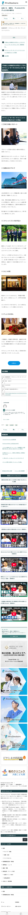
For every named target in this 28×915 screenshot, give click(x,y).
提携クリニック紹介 (8, 874)
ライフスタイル (7, 858)
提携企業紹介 (4, 15)
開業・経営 (6, 855)
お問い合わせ (18, 906)
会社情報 (7, 56)
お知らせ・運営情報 (7, 881)
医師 (7, 425)
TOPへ (21, 914)
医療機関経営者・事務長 (8, 861)
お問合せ (14, 363)
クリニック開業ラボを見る (14, 636)
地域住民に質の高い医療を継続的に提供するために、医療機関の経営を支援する (8, 470)
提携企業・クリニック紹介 (9, 871)
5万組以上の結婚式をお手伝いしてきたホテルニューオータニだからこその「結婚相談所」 (15, 45)
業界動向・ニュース (7, 864)
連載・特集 (5, 868)
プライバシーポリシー (6, 906)
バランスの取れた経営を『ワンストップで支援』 (12, 462)
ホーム (2, 902)
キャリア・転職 (7, 851)
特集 (16, 425)
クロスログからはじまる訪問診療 (9, 439)
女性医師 (11, 425)
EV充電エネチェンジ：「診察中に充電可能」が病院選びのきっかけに (14, 453)
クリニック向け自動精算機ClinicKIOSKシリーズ (21, 470)
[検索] (25, 839)
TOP (7, 782)
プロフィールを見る (6, 419)
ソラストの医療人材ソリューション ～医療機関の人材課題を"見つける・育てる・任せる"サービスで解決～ (14, 448)
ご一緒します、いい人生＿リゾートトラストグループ (13, 458)
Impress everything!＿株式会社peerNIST (11, 443)
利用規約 (17, 902)
